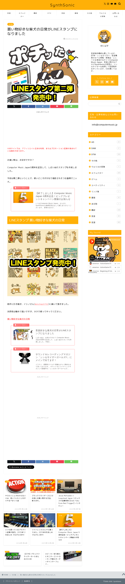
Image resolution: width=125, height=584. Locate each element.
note (108, 69)
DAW (105, 148)
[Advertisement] (25, 129)
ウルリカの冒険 (102, 14)
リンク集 (105, 191)
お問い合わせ (116, 14)
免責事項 (27, 581)
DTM (49, 13)
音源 (9, 13)
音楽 (63, 13)
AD (105, 142)
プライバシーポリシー (13, 581)
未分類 (105, 204)
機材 (35, 13)
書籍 (76, 13)
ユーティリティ (105, 185)
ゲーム (105, 179)
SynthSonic (62, 4)
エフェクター (22, 14)
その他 (89, 13)
